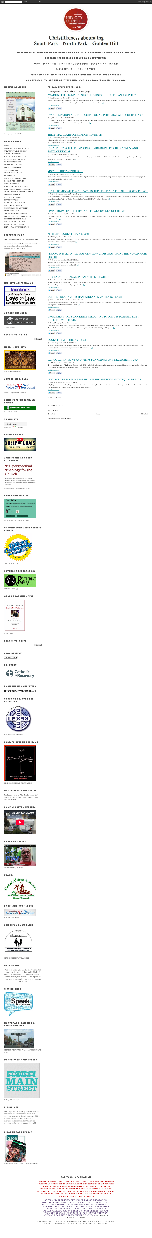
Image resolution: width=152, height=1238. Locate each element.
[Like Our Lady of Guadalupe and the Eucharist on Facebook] (58, 291)
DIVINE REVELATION (11, 211)
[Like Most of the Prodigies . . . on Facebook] (58, 186)
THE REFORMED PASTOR (13, 205)
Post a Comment (53, 410)
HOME (6, 146)
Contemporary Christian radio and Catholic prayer (86, 296)
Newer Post (51, 414)
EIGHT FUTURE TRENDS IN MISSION (17, 189)
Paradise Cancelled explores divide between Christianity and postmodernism (93, 149)
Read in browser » (53, 105)
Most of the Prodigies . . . (65, 171)
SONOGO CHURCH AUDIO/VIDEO (15, 156)
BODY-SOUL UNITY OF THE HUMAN (16, 227)
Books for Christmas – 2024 (67, 339)
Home (98, 414)
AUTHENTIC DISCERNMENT (14, 224)
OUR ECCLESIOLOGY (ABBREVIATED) (17, 216)
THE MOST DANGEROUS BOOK (15, 178)
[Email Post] (59, 397)
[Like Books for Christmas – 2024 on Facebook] (58, 354)
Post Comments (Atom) (63, 418)
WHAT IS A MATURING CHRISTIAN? (16, 186)
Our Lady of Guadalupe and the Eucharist (78, 276)
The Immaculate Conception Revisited (75, 134)
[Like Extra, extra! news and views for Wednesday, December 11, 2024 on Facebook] (58, 374)
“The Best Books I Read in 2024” (69, 233)
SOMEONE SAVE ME (11, 170)
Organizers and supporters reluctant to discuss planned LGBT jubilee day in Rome (93, 318)
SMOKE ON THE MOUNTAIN (14, 181)
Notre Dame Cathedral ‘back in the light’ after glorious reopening (98, 191)
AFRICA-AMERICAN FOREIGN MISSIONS (18, 192)
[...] (103, 103)
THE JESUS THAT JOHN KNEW (14, 222)
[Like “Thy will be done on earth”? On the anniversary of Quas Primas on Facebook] (58, 394)
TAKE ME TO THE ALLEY (13, 173)
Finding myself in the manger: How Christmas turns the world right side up (97, 255)
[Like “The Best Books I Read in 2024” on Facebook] (58, 248)
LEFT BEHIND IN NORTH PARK (15, 219)
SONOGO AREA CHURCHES (13, 154)
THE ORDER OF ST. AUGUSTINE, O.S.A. (17, 148)
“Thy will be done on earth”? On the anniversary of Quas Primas (94, 379)
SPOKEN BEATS (9, 175)
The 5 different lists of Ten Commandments (21, 239)
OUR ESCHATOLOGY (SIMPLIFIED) (16, 213)
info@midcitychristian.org (20, 690)
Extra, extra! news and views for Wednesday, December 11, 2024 (93, 359)
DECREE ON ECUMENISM (13, 165)
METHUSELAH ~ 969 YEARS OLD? (16, 208)
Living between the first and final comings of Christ (86, 211)
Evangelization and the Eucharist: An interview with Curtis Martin (96, 115)
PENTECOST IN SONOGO (12, 162)
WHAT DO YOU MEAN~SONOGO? (15, 151)
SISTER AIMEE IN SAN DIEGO (14, 203)
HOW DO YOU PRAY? (11, 200)
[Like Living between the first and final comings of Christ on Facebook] (58, 225)
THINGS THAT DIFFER (11, 183)
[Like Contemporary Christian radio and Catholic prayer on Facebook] (58, 311)
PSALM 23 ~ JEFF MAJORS (13, 167)
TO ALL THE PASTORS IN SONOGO (16, 159)
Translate (20, 427)
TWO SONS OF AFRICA (12, 194)
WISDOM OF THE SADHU (12, 197)
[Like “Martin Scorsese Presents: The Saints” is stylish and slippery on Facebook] (58, 109)
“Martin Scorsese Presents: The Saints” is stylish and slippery (92, 95)
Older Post (144, 414)
